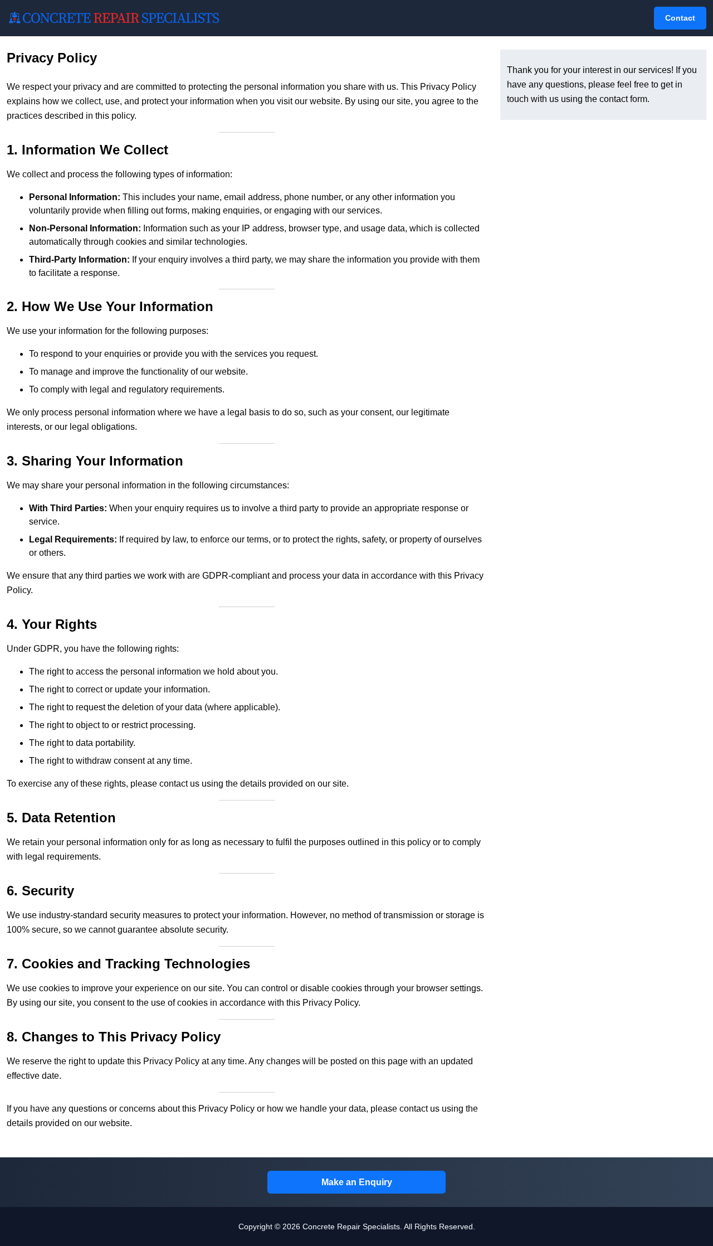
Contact (680, 17)
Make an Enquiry (356, 1181)
